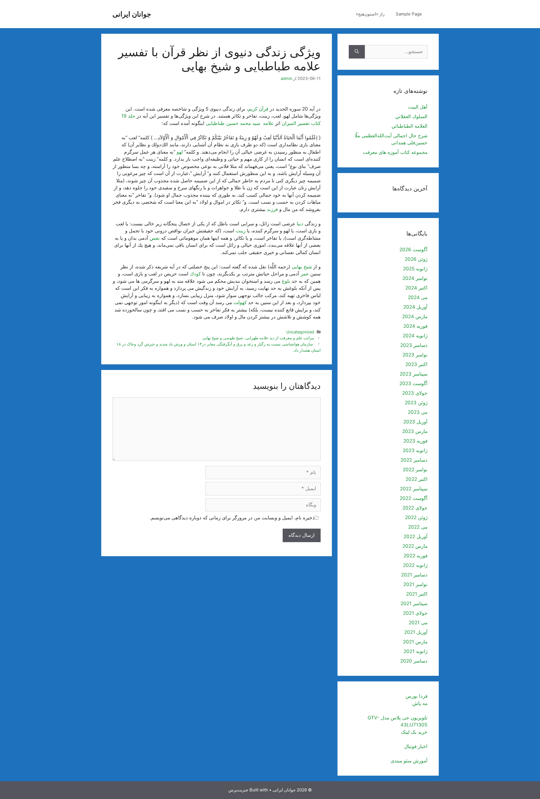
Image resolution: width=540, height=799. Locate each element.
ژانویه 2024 (415, 335)
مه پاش (420, 703)
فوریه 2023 (415, 441)
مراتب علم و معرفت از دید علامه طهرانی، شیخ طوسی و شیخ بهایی (258, 337)
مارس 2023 (415, 431)
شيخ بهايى (302, 267)
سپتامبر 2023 (414, 374)
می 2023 (418, 412)
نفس (155, 238)
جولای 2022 (415, 508)
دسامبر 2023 (414, 345)
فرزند (272, 209)
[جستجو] (357, 52)
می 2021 (418, 622)
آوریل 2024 (415, 307)
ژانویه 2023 (415, 450)
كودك (195, 274)
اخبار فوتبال (416, 746)
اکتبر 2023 (416, 364)
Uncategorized (300, 331)
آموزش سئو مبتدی (409, 761)
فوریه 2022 (416, 555)
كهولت (240, 302)
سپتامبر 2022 (414, 488)
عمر (305, 274)
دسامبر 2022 (414, 460)
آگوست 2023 (413, 383)
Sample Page (409, 14)
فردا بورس (417, 696)
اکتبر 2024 (416, 288)
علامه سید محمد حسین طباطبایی (240, 123)
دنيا (300, 223)
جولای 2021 (415, 613)
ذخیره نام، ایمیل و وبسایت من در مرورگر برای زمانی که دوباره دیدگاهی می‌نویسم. (232, 517)
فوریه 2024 (415, 326)
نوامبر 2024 (415, 278)
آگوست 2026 (413, 249)
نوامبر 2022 (415, 469)
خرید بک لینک (414, 732)
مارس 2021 (415, 642)
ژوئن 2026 (416, 259)
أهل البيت (418, 107)
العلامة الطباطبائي (410, 126)
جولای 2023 (415, 393)
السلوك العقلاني (411, 116)
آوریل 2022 (416, 536)
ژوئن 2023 (416, 402)
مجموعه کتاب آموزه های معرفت (395, 152)
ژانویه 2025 (415, 268)
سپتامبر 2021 (414, 603)
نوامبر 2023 (415, 355)
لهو (180, 152)
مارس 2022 (415, 546)
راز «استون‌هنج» (370, 14)
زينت (241, 231)
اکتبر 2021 (417, 594)
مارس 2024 (415, 316)
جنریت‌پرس (238, 790)
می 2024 (418, 297)
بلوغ (286, 281)
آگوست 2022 (414, 498)
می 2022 (418, 527)
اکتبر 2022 (417, 479)
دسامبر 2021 (414, 575)
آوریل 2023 (415, 422)
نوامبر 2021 (415, 584)
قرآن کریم (258, 109)
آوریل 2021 (416, 632)
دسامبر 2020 (414, 661)
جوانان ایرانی (131, 14)
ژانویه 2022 (415, 565)
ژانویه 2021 (416, 651)
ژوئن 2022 (416, 517)
